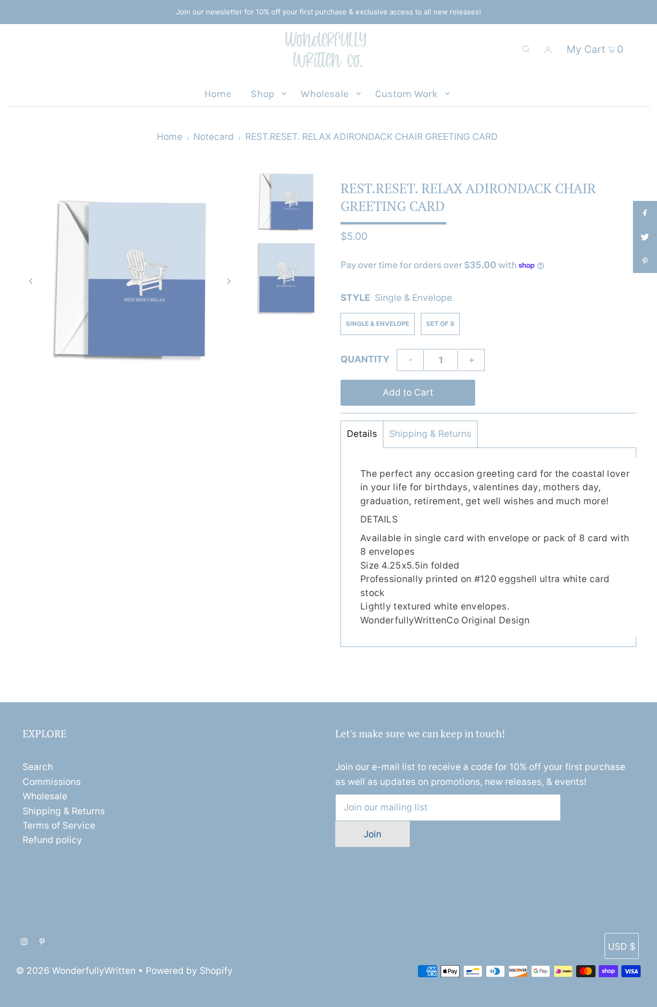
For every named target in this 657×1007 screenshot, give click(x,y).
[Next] (228, 281)
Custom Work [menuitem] (406, 93)
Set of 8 (440, 323)
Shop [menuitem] (262, 93)
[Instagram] (24, 942)
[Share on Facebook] (645, 213)
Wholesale (45, 796)
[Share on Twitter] (645, 237)
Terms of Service (59, 825)
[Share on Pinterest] (645, 261)
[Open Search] (526, 49)
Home (169, 136)
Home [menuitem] (217, 93)
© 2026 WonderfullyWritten (76, 970)
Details (362, 433)
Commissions (52, 781)
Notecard (213, 136)
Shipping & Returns (430, 433)
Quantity (365, 359)
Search (38, 766)
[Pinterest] (42, 942)
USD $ (621, 946)
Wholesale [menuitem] (325, 93)
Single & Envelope (377, 323)
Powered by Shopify (189, 970)
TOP (640, 995)
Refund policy (52, 839)
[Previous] (31, 281)
